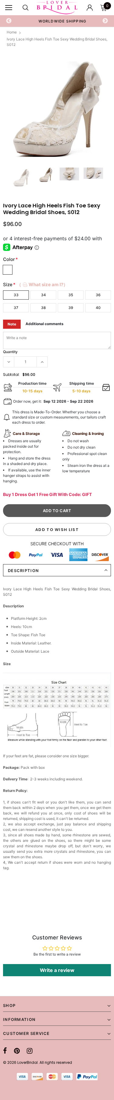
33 (16, 295)
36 (98, 295)
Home (12, 32)
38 (43, 307)
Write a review (57, 970)
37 (16, 307)
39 (70, 307)
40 (98, 307)
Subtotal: (11, 374)
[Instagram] (30, 1050)
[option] (57, 21)
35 (70, 295)
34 (43, 295)
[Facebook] (5, 1050)
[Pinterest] (17, 1050)
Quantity (10, 351)
